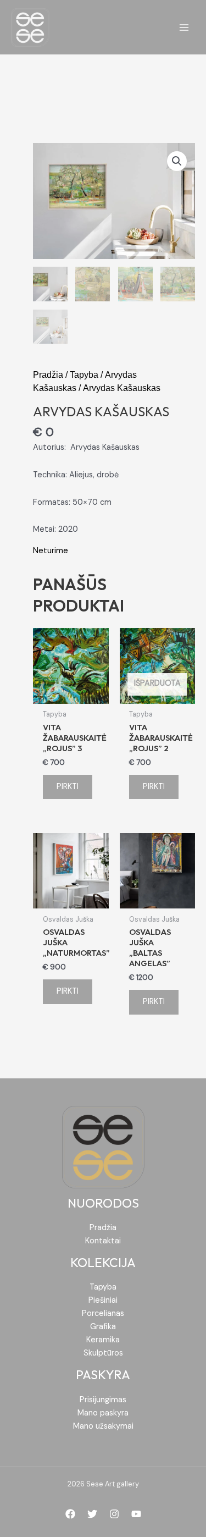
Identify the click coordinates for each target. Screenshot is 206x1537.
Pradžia (48, 374)
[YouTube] (136, 1514)
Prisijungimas (103, 1400)
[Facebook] (70, 1514)
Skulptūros (103, 1353)
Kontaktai (103, 1241)
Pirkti (154, 786)
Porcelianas (103, 1313)
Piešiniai (103, 1300)
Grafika (103, 1326)
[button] (177, 161)
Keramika (103, 1340)
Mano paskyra (103, 1413)
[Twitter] (92, 1514)
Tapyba (84, 374)
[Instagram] (114, 1514)
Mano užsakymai (103, 1426)
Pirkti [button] (68, 786)
